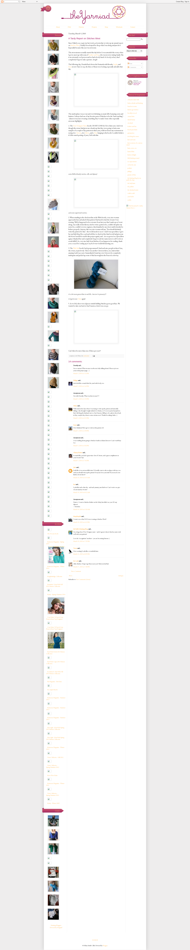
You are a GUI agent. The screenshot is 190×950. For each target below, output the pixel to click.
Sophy (115, 64)
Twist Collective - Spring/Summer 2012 (52, 766)
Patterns (81, 27)
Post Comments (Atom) (83, 579)
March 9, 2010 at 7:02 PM (81, 460)
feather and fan (132, 126)
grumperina (131, 133)
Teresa (75, 548)
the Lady (76, 561)
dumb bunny (131, 120)
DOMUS (95, 940)
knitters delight (132, 155)
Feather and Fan (93, 55)
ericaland (130, 123)
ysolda (129, 200)
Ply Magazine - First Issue (54, 682)
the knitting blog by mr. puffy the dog (133, 179)
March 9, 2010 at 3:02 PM (81, 446)
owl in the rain (132, 165)
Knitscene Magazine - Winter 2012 (55, 748)
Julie (74, 467)
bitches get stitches (133, 110)
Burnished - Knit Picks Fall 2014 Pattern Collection (54, 585)
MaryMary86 (77, 516)
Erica (70, 67)
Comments (132, 67)
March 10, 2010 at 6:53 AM (81, 478)
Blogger (105, 945)
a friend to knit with (133, 100)
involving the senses (133, 136)
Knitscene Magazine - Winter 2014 (55, 567)
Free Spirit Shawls (52, 690)
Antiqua (120, 576)
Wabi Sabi (76, 248)
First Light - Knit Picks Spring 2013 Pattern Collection (55, 728)
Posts (130, 63)
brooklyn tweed (132, 113)
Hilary (75, 406)
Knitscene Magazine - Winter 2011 (55, 784)
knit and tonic (132, 140)
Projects (94, 27)
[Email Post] (93, 356)
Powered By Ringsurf (56, 927)
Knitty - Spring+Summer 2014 (56, 594)
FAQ (69, 27)
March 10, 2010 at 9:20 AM (81, 509)
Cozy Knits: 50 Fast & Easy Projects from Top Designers (54, 618)
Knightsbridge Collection (54, 576)
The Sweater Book (52, 534)
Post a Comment (76, 571)
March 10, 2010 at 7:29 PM (81, 541)
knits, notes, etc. (132, 148)
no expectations (132, 161)
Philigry (75, 380)
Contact (132, 27)
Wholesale (119, 27)
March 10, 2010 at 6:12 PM (81, 522)
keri (74, 484)
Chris (80, 299)
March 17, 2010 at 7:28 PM (81, 567)
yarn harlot (131, 197)
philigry (130, 171)
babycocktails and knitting (135, 103)
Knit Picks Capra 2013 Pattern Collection (55, 662)
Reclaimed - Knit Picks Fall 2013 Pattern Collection (54, 672)
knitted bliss (131, 151)
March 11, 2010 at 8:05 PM (81, 554)
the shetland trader (133, 190)
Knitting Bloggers (56, 925)
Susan (75, 425)
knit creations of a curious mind (134, 144)
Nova (70, 576)
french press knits (132, 130)
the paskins (131, 187)
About (58, 27)
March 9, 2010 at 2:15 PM (81, 418)
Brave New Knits (52, 775)
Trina (96, 133)
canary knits (131, 116)
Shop (106, 27)
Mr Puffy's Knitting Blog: (80, 529)
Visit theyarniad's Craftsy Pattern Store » (134, 207)
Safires (87, 133)
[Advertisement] (135, 245)
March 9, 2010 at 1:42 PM (81, 386)
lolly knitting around (133, 158)
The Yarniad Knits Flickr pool (137, 83)
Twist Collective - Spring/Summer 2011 (52, 794)
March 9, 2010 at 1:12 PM (81, 373)
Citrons (78, 133)
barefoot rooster (132, 106)
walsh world (131, 193)
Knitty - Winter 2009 (53, 803)
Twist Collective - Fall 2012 (55, 757)
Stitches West (74, 45)
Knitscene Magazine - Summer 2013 (55, 699)
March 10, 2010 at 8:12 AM (81, 492)
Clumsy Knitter (77, 452)
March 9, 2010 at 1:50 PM (81, 399)
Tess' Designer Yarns (80, 126)
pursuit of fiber (132, 175)
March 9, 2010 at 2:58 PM (81, 431)
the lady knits (131, 183)
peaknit (130, 168)
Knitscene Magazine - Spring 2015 (55, 543)
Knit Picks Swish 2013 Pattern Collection (55, 653)
